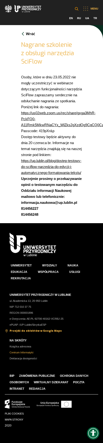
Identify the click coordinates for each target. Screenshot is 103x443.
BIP (12, 376)
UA (87, 18)
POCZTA (79, 382)
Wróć (30, 34)
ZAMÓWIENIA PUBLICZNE (37, 376)
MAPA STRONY (14, 419)
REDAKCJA (37, 388)
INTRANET (17, 388)
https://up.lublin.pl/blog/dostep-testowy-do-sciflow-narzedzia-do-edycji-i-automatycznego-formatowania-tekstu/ (51, 167)
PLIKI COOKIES (14, 413)
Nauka (73, 265)
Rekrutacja (21, 278)
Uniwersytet (21, 265)
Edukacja (19, 272)
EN (71, 18)
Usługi (74, 272)
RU (79, 18)
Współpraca (48, 272)
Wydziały (49, 265)
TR (95, 18)
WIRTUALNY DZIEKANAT (51, 382)
